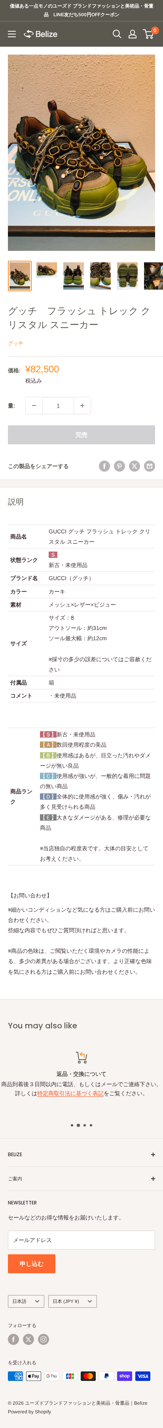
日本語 (19, 1301)
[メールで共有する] (149, 465)
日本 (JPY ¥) (66, 1301)
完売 (81, 434)
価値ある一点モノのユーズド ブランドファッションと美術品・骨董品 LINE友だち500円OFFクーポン (82, 10)
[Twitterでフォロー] (28, 1339)
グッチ (15, 343)
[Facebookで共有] (104, 465)
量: (11, 405)
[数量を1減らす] (34, 405)
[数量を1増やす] (82, 405)
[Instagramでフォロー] (43, 1339)
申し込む (32, 1263)
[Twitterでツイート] (134, 465)
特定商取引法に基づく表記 (70, 1093)
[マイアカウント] (132, 34)
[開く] (117, 34)
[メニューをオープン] (12, 34)
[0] (149, 34)
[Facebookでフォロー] (13, 1339)
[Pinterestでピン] (119, 465)
